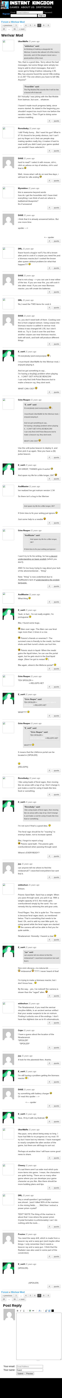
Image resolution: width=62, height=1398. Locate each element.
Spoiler (53, 1311)
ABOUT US (27, 7)
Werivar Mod (18, 22)
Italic (21, 1311)
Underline (24, 1311)
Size (39, 1311)
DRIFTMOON (44, 7)
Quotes (46, 1311)
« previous (7, 25)
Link (33, 1311)
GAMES (14, 7)
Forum (5, 22)
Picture (30, 1311)
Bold (17, 1311)
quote (56, 121)
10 (4, 29)
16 (15, 29)
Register (6, 14)
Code (49, 1311)
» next (21, 29)
